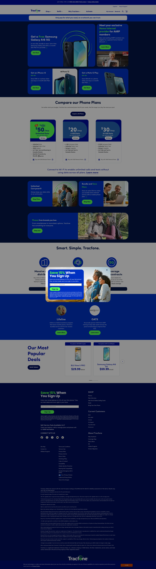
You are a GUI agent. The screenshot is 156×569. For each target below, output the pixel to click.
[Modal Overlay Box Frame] (78, 284)
